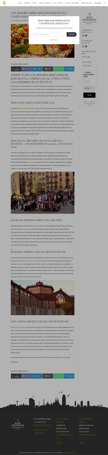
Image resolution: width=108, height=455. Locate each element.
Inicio (20, 3)
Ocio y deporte (58, 3)
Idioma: (96, 3)
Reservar (27, 3)
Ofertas (34, 3)
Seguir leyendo (54, 40)
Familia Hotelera (86, 3)
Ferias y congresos (45, 3)
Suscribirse (72, 34)
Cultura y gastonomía (72, 3)
